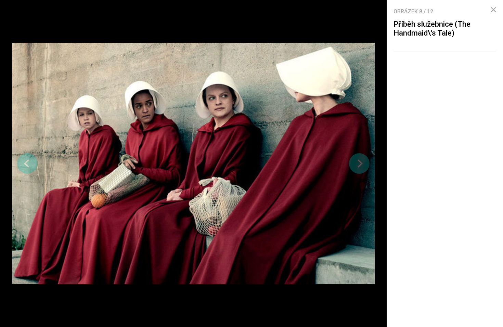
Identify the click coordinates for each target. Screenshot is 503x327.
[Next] (359, 163)
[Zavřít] (493, 9)
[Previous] (27, 163)
